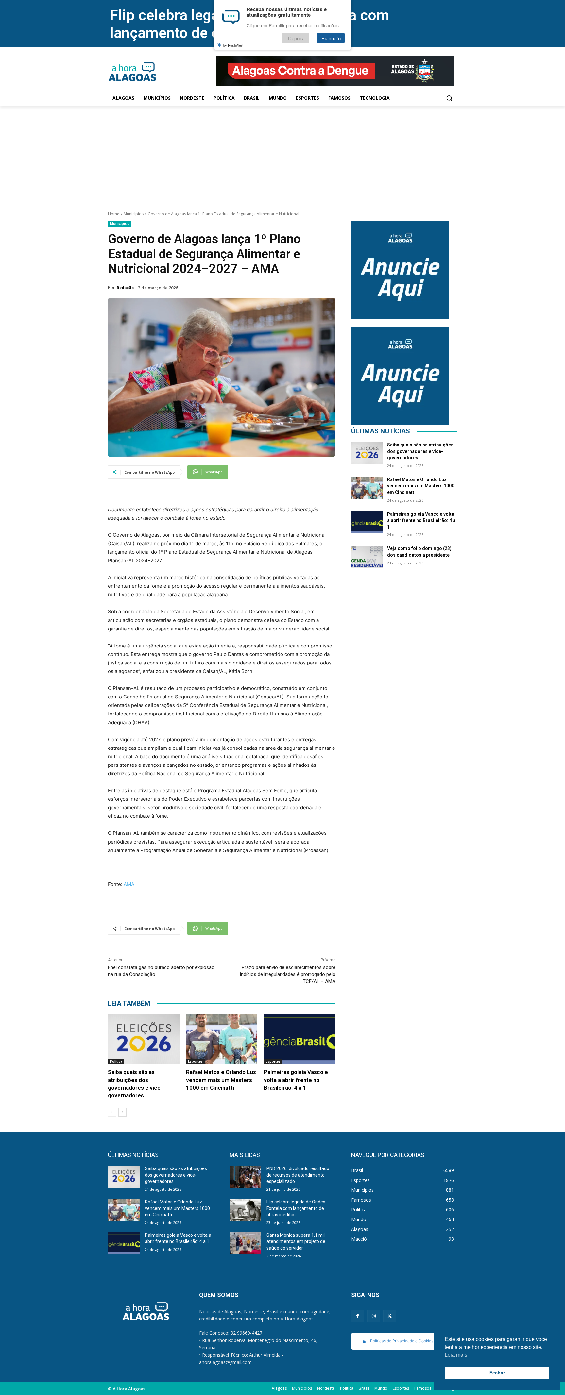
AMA (128, 884)
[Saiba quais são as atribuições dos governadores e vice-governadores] (144, 1039)
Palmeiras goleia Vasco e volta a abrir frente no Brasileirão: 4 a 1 (296, 1080)
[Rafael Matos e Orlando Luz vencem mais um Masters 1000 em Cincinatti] (222, 1039)
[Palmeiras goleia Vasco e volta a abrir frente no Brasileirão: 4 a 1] (299, 1039)
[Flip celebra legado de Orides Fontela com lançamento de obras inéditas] (245, 1210)
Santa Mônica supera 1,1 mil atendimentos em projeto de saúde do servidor (295, 1242)
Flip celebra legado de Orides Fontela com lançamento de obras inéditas (295, 1208)
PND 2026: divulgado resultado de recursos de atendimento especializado (297, 1175)
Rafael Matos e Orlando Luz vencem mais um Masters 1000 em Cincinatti (221, 1080)
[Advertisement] (282, 155)
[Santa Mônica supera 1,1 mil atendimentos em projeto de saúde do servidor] (245, 1243)
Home (113, 214)
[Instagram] (373, 1316)
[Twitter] (389, 1316)
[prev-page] (112, 1112)
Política (116, 1061)
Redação (125, 287)
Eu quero (331, 38)
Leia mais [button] (456, 1355)
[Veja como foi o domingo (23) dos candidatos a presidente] (367, 557)
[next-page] (122, 1112)
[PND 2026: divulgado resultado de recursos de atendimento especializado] (245, 1177)
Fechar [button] (497, 1372)
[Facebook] (357, 1316)
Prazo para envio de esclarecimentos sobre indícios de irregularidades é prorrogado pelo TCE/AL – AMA (287, 974)
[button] (449, 98)
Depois (295, 38)
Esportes (195, 1061)
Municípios (134, 214)
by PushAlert (233, 45)
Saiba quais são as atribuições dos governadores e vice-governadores (420, 451)
